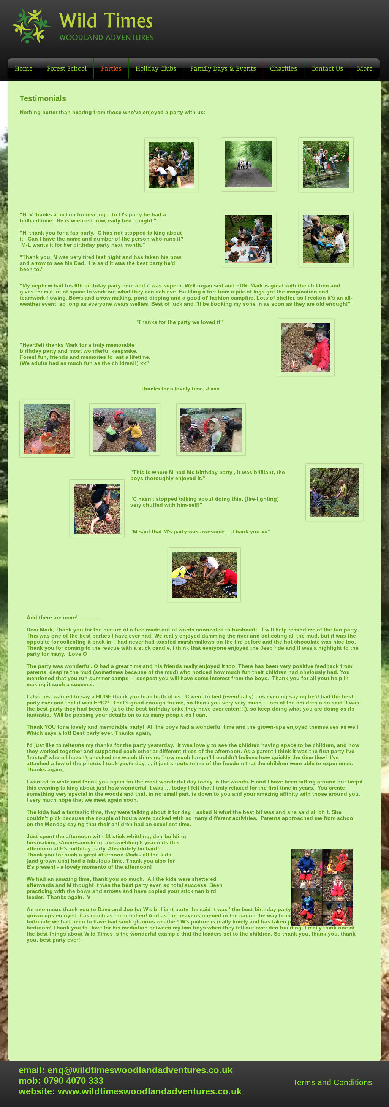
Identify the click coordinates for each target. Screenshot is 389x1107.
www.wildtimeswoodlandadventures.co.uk (150, 1091)
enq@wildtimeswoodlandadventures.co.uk (139, 1070)
